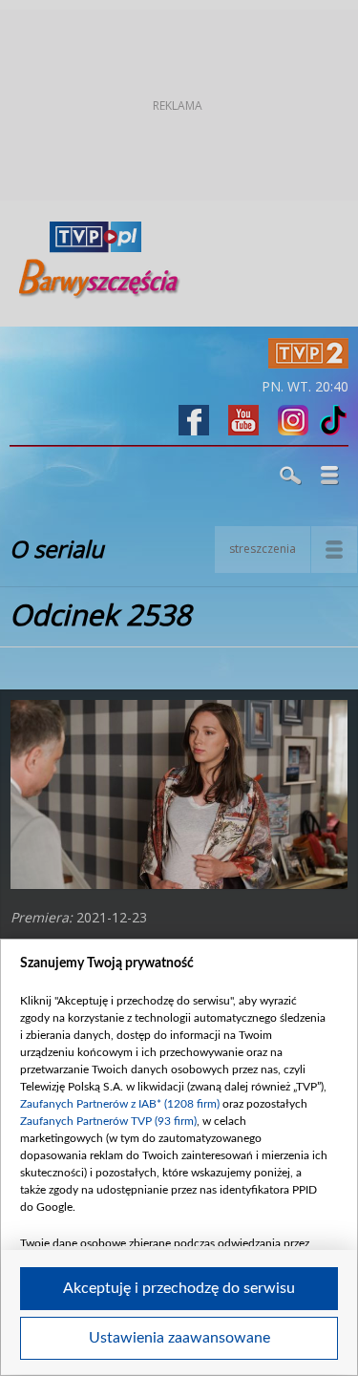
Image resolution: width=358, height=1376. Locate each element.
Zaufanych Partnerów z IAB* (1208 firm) (120, 1104)
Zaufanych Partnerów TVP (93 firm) (108, 1121)
